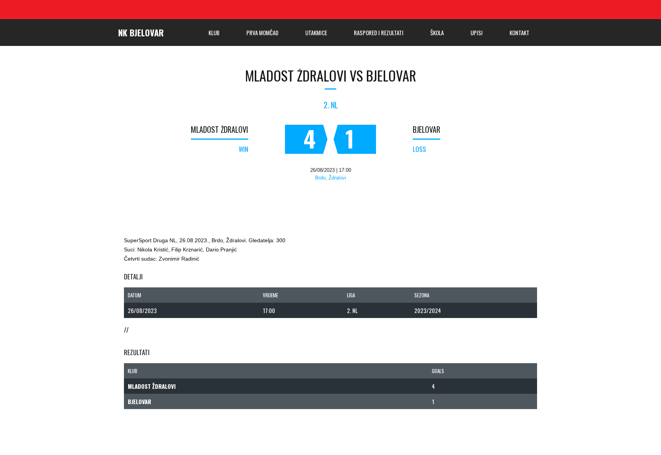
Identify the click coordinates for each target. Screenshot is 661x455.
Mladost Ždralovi (219, 129)
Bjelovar (426, 129)
